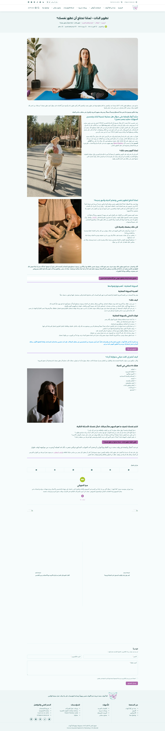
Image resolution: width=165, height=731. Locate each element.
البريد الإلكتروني (75, 656)
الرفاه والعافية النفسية (70, 26)
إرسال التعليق (132, 683)
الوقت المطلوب (58, 452)
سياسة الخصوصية (44, 711)
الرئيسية (120, 8)
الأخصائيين (133, 713)
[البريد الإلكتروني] (36, 470)
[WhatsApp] (40, 2)
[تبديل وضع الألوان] (43, 2)
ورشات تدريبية (82, 8)
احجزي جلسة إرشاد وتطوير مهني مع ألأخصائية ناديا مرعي (118, 278)
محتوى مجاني (57, 8)
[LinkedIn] (28, 2)
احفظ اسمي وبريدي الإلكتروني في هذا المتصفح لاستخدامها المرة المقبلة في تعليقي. (116, 678)
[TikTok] (37, 2)
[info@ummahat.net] (136, 2)
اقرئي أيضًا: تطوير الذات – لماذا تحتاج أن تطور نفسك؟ (120, 442)
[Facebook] (34, 2)
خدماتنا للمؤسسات (69, 8)
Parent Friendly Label (71, 713)
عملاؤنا (76, 715)
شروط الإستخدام (44, 708)
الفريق (134, 711)
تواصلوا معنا (45, 8)
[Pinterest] (55, 470)
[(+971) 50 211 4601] (121, 2)
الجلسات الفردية (102, 708)
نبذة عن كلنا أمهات (110, 8)
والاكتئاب (94, 217)
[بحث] (38, 8)
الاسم (135, 656)
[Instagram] (31, 2)
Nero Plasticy (118, 143)
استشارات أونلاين (96, 8)
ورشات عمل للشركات (71, 708)
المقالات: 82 (82, 499)
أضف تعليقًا (133, 663)
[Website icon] (82, 496)
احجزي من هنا (131, 349)
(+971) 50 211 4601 (115, 2)
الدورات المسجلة (102, 713)
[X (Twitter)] (91, 470)
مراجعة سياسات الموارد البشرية (69, 711)
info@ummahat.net (129, 2)
